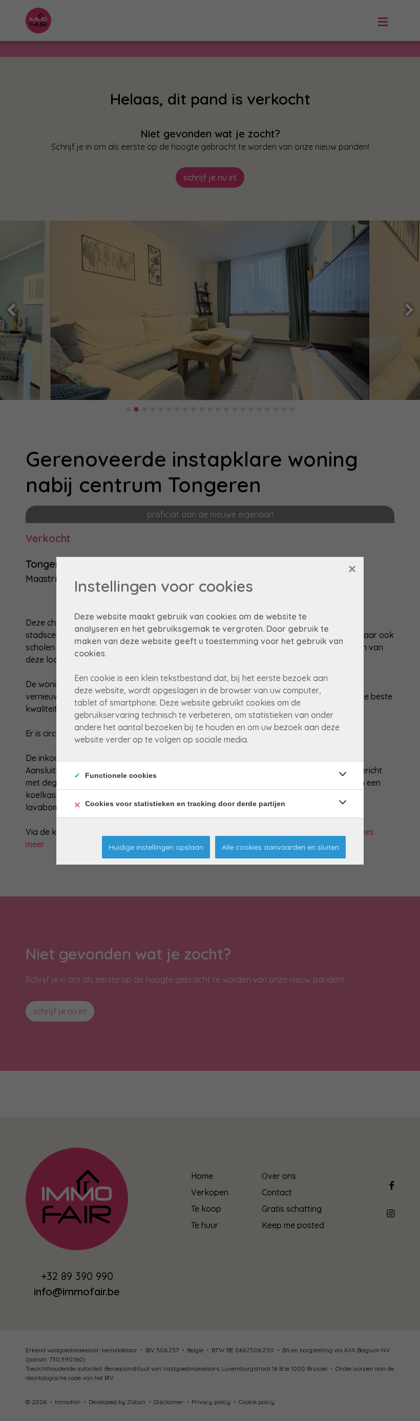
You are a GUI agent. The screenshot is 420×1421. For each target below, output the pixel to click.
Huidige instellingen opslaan (156, 847)
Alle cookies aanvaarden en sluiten (280, 847)
